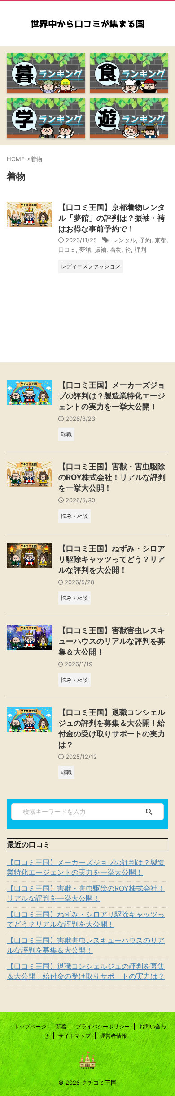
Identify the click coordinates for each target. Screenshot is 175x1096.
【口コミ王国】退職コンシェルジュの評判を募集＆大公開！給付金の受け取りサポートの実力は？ (86, 971)
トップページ (30, 1026)
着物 (116, 249)
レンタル (124, 240)
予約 (145, 240)
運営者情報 (113, 1035)
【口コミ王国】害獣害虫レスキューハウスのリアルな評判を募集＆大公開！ (111, 641)
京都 (160, 240)
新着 (61, 1026)
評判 (140, 249)
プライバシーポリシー (103, 1026)
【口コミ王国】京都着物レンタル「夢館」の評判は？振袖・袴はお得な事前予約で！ (111, 218)
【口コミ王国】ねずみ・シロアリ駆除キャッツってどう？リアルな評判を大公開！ (111, 559)
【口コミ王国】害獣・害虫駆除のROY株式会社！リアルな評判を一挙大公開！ (112, 477)
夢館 (85, 249)
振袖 (100, 249)
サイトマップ (74, 1035)
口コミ (67, 249)
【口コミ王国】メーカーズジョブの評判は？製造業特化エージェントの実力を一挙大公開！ (111, 396)
